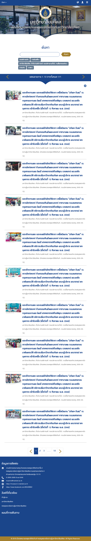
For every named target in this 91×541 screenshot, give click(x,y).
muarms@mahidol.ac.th (14, 480)
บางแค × (30, 67)
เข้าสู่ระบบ (5, 497)
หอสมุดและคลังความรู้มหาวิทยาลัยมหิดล (14, 506)
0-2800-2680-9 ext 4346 (14, 477)
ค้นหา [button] (3, 2)
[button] (78, 2)
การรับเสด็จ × (36, 59)
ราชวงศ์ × (22, 67)
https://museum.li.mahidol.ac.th (17, 483)
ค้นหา (66, 54)
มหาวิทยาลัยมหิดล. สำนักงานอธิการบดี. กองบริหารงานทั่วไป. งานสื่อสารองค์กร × (43, 63)
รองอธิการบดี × (24, 59)
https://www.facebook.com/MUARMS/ (19, 487)
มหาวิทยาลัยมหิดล (7, 501)
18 (54, 451)
